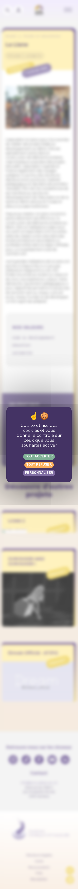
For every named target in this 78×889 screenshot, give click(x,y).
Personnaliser (39, 472)
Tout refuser (39, 464)
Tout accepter (39, 456)
